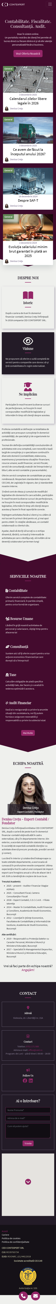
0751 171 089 (32, 1046)
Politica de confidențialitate (15, 1241)
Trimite (28, 1143)
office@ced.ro (35, 1049)
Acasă (5, 1231)
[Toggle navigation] (50, 4)
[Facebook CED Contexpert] (25, 1080)
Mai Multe (28, 732)
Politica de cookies (11, 1238)
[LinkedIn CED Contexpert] (31, 1080)
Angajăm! (28, 970)
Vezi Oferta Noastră (28, 53)
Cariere (5, 1234)
